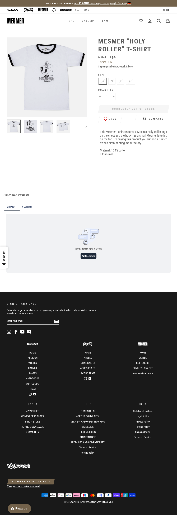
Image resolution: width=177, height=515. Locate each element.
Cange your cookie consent (23, 486)
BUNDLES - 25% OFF (143, 368)
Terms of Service (87, 447)
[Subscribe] (56, 321)
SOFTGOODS (32, 383)
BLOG (86, 10)
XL (130, 81)
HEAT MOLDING (88, 432)
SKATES (33, 373)
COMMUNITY (32, 432)
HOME (32, 352)
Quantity (106, 90)
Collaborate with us (142, 411)
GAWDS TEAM (88, 373)
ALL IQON (33, 357)
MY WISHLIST (33, 411)
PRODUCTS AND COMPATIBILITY (88, 442)
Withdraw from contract (30, 481)
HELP (77, 10)
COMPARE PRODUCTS (32, 416)
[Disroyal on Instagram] (9, 332)
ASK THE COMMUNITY (87, 416)
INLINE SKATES (87, 363)
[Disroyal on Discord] (29, 332)
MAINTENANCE (88, 437)
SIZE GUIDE (88, 426)
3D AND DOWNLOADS (32, 426)
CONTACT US (88, 411)
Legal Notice (143, 416)
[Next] (84, 126)
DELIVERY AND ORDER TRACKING (88, 421)
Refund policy (87, 452)
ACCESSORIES (87, 368)
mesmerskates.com (143, 373)
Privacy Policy (143, 421)
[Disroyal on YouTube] (22, 332)
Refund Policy (143, 426)
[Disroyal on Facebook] (16, 332)
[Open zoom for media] (48, 77)
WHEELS (32, 363)
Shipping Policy (142, 432)
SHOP (73, 20)
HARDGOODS (32, 378)
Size (101, 75)
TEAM (104, 20)
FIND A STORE (32, 421)
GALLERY (88, 20)
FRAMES (32, 368)
